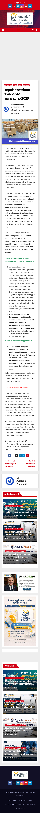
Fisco (15, 85)
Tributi (24, 748)
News (20, 85)
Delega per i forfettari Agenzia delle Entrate (10, 463)
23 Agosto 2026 (12, 734)
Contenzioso (8, 85)
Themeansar (19, 795)
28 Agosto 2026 (12, 687)
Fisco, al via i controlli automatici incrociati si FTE (18, 512)
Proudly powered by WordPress (14, 792)
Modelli (30, 800)
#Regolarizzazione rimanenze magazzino (22, 111)
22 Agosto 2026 (12, 757)
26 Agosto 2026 (12, 710)
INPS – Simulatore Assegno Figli (14, 804)
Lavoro (13, 748)
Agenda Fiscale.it (19, 104)
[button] (33, 30)
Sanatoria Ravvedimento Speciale (30, 463)
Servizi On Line (20, 808)
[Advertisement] (20, 53)
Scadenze (26, 85)
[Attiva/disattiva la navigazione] (18, 29)
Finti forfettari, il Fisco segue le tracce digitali (18, 533)
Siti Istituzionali (30, 804)
